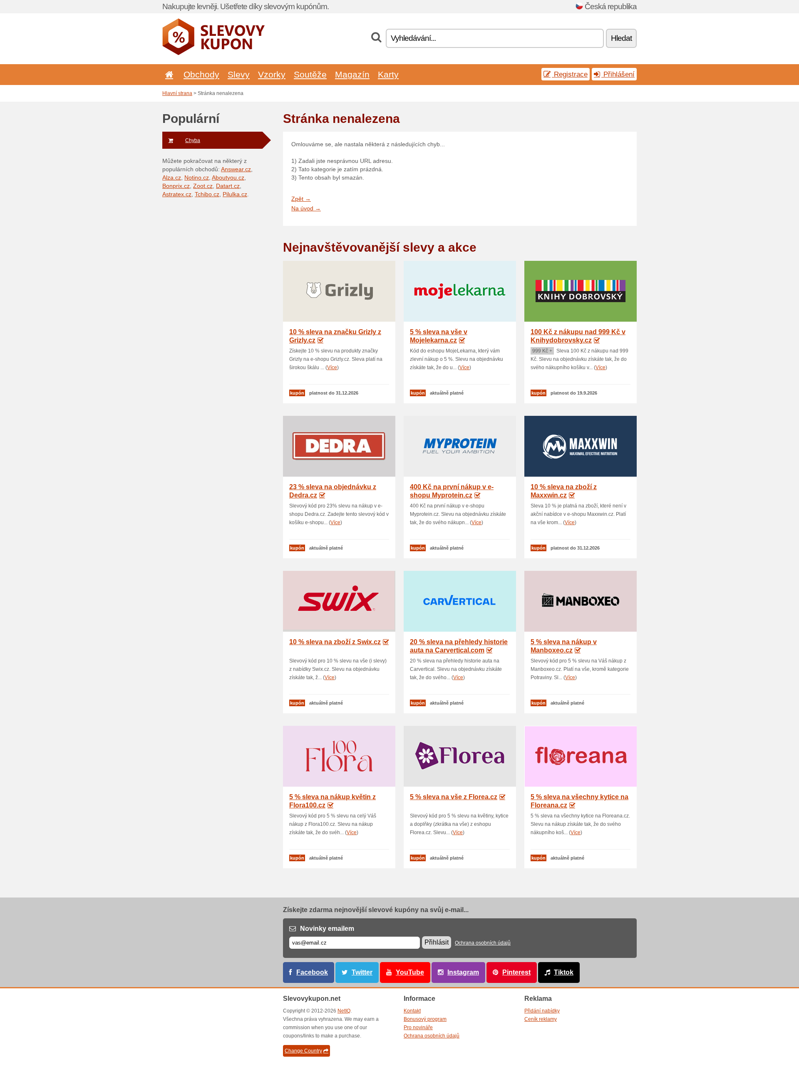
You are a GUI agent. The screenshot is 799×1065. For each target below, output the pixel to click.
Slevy (239, 74)
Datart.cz (228, 185)
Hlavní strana (177, 93)
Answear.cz (236, 169)
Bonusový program (425, 1019)
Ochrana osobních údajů (483, 943)
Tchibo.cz (207, 194)
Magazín (352, 74)
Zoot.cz (203, 185)
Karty (388, 74)
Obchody (201, 74)
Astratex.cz (176, 194)
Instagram (463, 972)
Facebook (312, 972)
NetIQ (343, 1011)
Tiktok (563, 972)
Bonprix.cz (176, 185)
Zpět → (301, 198)
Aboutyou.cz (228, 177)
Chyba (192, 140)
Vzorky (271, 74)
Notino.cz (196, 177)
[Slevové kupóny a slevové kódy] (213, 53)
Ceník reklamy (540, 1019)
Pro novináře (418, 1027)
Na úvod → (306, 208)
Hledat (621, 38)
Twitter (362, 972)
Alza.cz (171, 177)
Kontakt (412, 1011)
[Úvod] (167, 74)
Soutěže (310, 74)
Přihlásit (436, 942)
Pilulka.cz (235, 194)
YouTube (410, 972)
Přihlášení (618, 74)
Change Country (303, 1051)
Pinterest (516, 972)
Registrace (570, 74)
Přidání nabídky (542, 1011)
